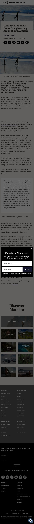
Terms (19, 273)
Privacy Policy (27, 273)
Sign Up (27, 269)
